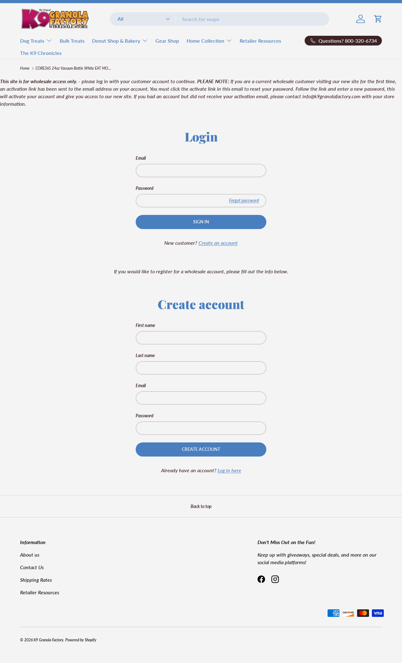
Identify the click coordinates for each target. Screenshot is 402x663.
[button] (378, 19)
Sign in (201, 221)
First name (145, 325)
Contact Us (32, 567)
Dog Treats (32, 41)
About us (29, 555)
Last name (145, 355)
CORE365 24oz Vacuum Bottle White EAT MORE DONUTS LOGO (73, 68)
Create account (201, 449)
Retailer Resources (260, 41)
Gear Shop (167, 41)
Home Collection (205, 41)
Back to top (201, 506)
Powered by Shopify (80, 640)
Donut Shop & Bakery (116, 41)
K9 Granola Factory (48, 640)
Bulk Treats (72, 41)
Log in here (229, 470)
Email (141, 158)
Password (145, 188)
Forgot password (244, 200)
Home (25, 68)
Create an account (218, 243)
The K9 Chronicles (41, 53)
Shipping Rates (36, 580)
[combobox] (219, 19)
